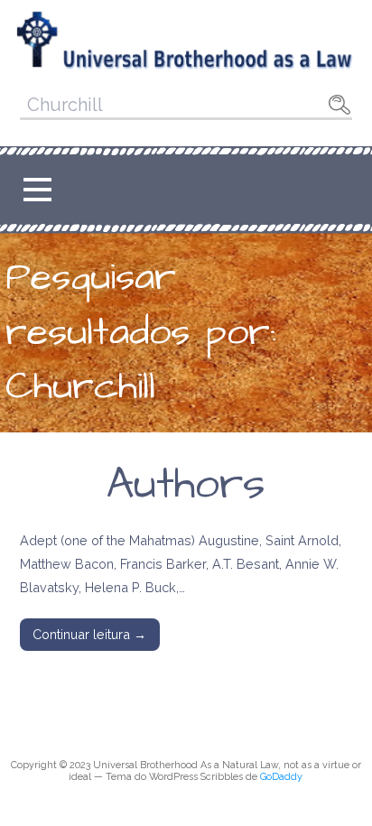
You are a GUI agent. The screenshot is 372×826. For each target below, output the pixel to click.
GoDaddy (281, 777)
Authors (186, 485)
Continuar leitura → (89, 634)
